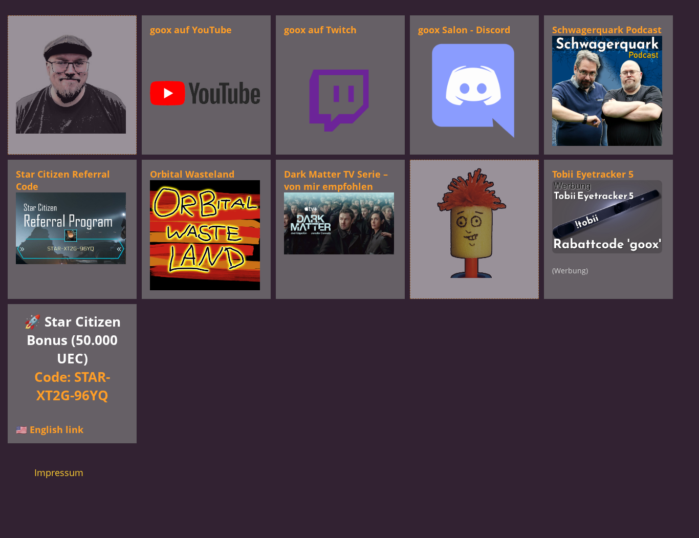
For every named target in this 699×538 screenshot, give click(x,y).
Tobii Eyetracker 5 (593, 174)
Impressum (58, 472)
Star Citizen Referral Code (63, 180)
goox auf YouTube (191, 30)
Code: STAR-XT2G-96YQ (72, 386)
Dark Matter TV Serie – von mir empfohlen (336, 180)
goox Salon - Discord (464, 30)
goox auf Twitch (320, 30)
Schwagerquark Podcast (607, 30)
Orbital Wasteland (192, 174)
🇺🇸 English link (49, 429)
